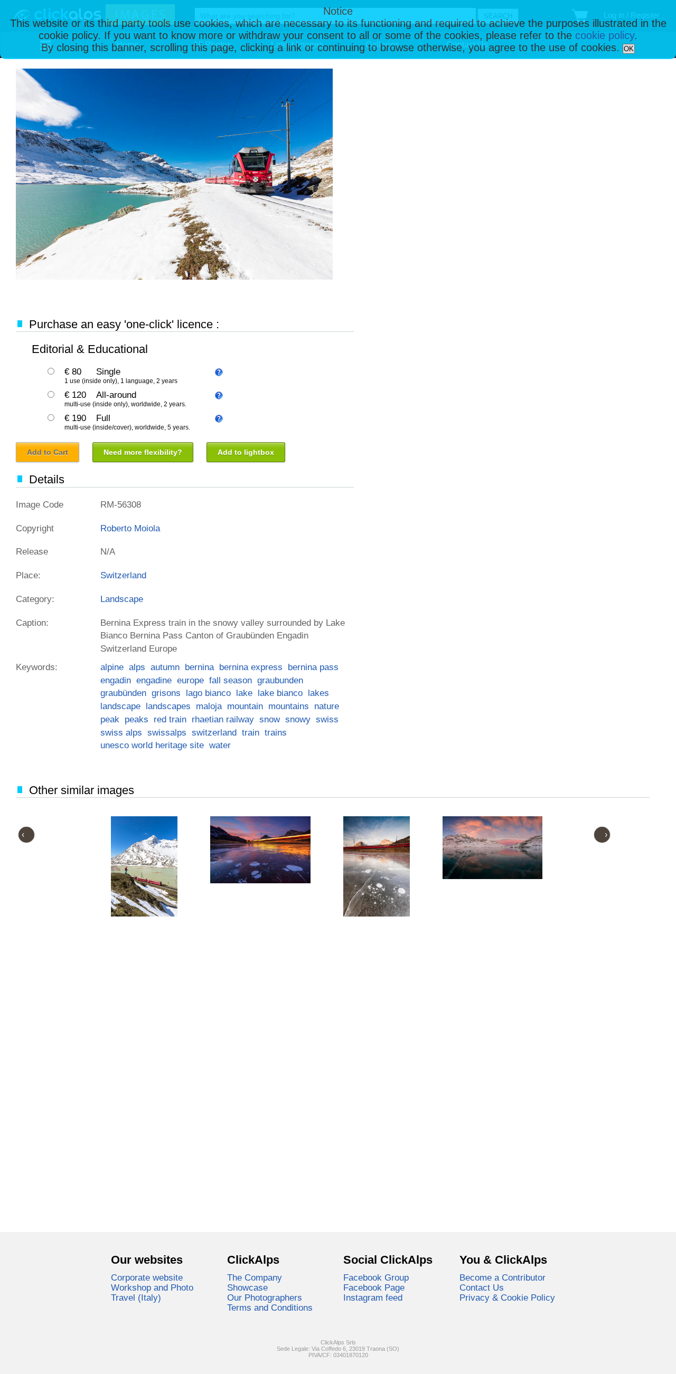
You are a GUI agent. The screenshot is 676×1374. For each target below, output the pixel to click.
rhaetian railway (223, 719)
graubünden (123, 693)
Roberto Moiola (130, 528)
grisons (166, 693)
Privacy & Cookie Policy (507, 1297)
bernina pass (313, 667)
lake (244, 693)
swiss (327, 719)
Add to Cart (47, 452)
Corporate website (147, 1277)
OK (629, 49)
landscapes (168, 706)
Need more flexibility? (143, 452)
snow (269, 719)
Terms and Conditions (270, 1307)
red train (170, 719)
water (220, 745)
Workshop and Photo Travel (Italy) (152, 1292)
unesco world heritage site (152, 745)
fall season (230, 680)
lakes (318, 693)
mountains (288, 706)
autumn (165, 667)
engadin (115, 680)
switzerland (214, 732)
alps (137, 667)
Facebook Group (376, 1277)
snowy (298, 719)
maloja (209, 706)
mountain (245, 706)
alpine (112, 667)
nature (326, 706)
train (250, 732)
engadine (154, 680)
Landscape (121, 599)
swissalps (166, 732)
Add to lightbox (246, 452)
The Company (254, 1277)
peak (109, 719)
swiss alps (121, 732)
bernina (199, 667)
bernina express (251, 667)
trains (276, 732)
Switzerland (123, 575)
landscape (120, 706)
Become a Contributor (502, 1277)
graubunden (280, 680)
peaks (136, 719)
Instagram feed (372, 1297)
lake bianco (280, 693)
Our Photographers (264, 1297)
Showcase (247, 1287)
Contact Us (481, 1287)
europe (190, 680)
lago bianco (208, 693)
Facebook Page (374, 1287)
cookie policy (604, 35)
